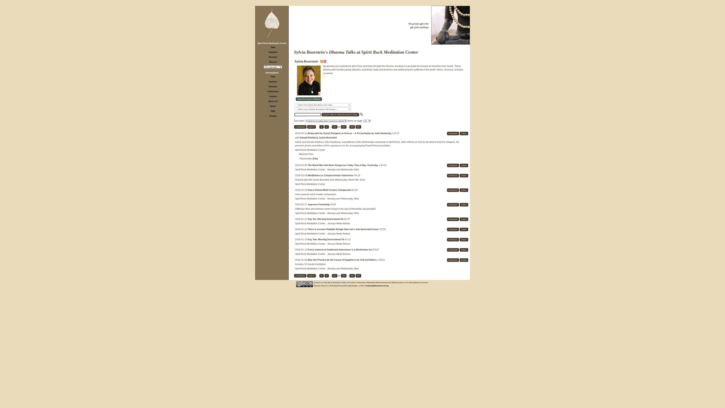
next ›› (311, 127)
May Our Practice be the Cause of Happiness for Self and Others (342, 260)
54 (352, 127)
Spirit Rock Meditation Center (272, 43)
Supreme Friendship (319, 204)
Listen (464, 133)
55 (358, 127)
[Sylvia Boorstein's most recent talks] (322, 62)
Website (273, 62)
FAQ (273, 111)
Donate (273, 116)
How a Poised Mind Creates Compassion (330, 190)
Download (453, 133)
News (273, 106)
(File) (315, 158)
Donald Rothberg (309, 137)
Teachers (272, 52)
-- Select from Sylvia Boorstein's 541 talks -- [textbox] (315, 105)
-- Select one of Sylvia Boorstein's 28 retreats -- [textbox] (316, 109)
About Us (273, 101)
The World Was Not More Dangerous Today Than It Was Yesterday (343, 165)
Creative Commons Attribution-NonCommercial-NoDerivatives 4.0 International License (388, 282)
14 (334, 127)
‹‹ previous (300, 127)
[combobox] (323, 105)
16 (343, 127)
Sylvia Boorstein (328, 137)
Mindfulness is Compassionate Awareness (331, 175)
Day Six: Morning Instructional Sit (326, 219)
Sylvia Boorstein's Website (308, 99)
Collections (273, 91)
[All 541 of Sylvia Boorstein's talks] (325, 62)
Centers (273, 96)
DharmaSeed (272, 73)
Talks (272, 47)
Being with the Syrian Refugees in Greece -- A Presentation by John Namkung (349, 133)
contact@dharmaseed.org (377, 286)
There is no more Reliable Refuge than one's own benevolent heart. (344, 229)
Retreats (273, 57)
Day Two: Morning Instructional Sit (326, 239)
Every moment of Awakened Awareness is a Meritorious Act (340, 249)
